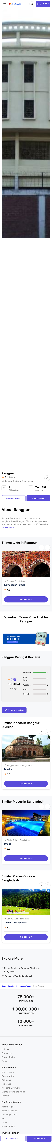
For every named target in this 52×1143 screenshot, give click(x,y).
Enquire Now (26, 599)
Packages (6, 1080)
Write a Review (16, 710)
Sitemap (5, 1095)
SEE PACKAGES (13, 1139)
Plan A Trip (43, 4)
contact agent (13, 498)
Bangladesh (27, 481)
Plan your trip (8, 1076)
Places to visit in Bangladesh (18, 976)
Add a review (8, 1072)
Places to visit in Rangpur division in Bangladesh (22, 970)
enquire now (39, 1139)
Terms (4, 1061)
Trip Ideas (6, 1084)
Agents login (8, 1106)
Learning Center (9, 1114)
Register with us (9, 1110)
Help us (5, 1049)
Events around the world (13, 1091)
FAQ (3, 1118)
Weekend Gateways (11, 1088)
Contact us (7, 1053)
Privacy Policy (8, 1057)
